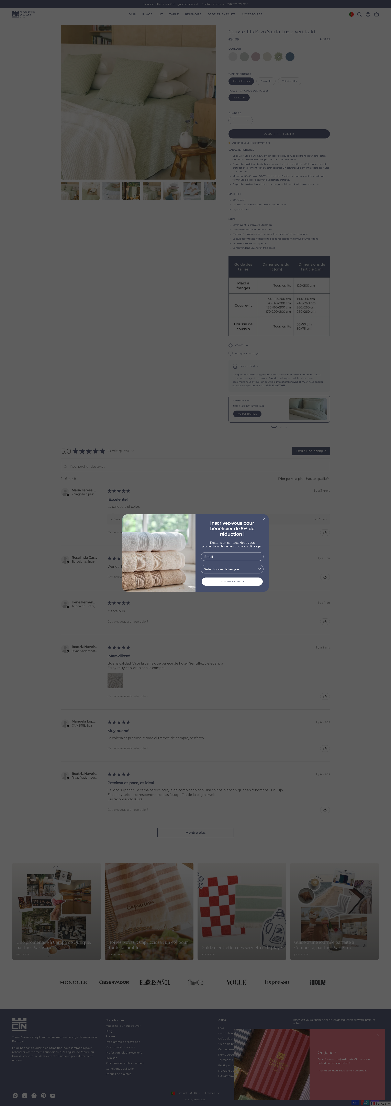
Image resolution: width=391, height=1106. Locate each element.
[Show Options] (260, 569)
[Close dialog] (264, 518)
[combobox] (231, 569)
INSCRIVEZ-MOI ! (232, 581)
